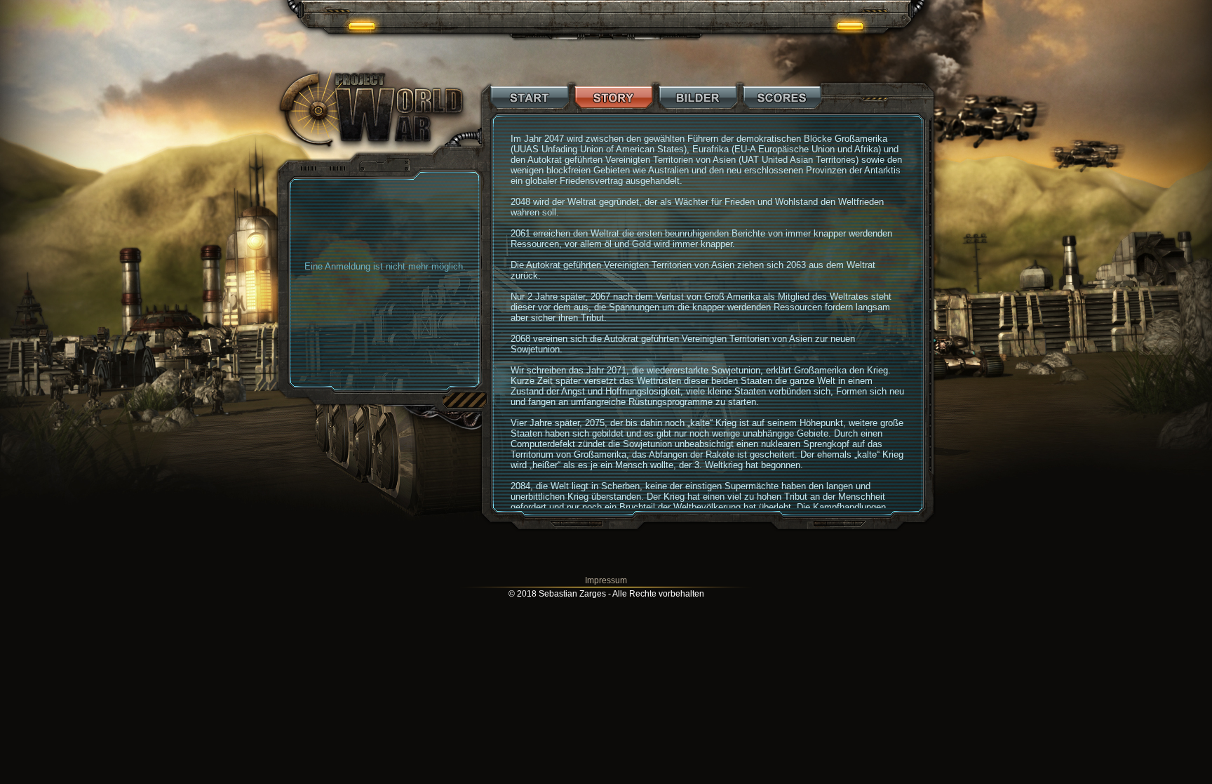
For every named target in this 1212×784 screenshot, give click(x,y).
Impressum (606, 580)
